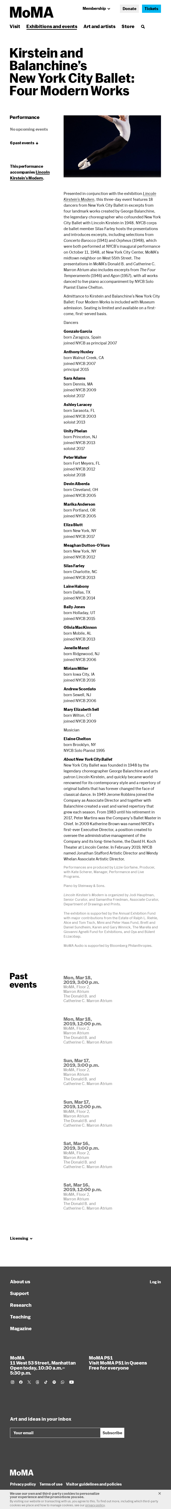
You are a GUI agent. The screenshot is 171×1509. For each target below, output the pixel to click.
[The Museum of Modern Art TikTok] (46, 1382)
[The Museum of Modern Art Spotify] (54, 1382)
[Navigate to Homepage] (31, 12)
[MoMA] (21, 1472)
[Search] (142, 26)
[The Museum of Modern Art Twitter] (29, 1382)
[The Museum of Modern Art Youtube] (71, 1382)
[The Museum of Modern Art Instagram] (12, 1382)
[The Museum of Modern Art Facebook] (21, 1382)
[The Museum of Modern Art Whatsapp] (62, 1382)
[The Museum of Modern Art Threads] (37, 1382)
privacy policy (95, 1505)
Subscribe (112, 1432)
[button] (112, 146)
